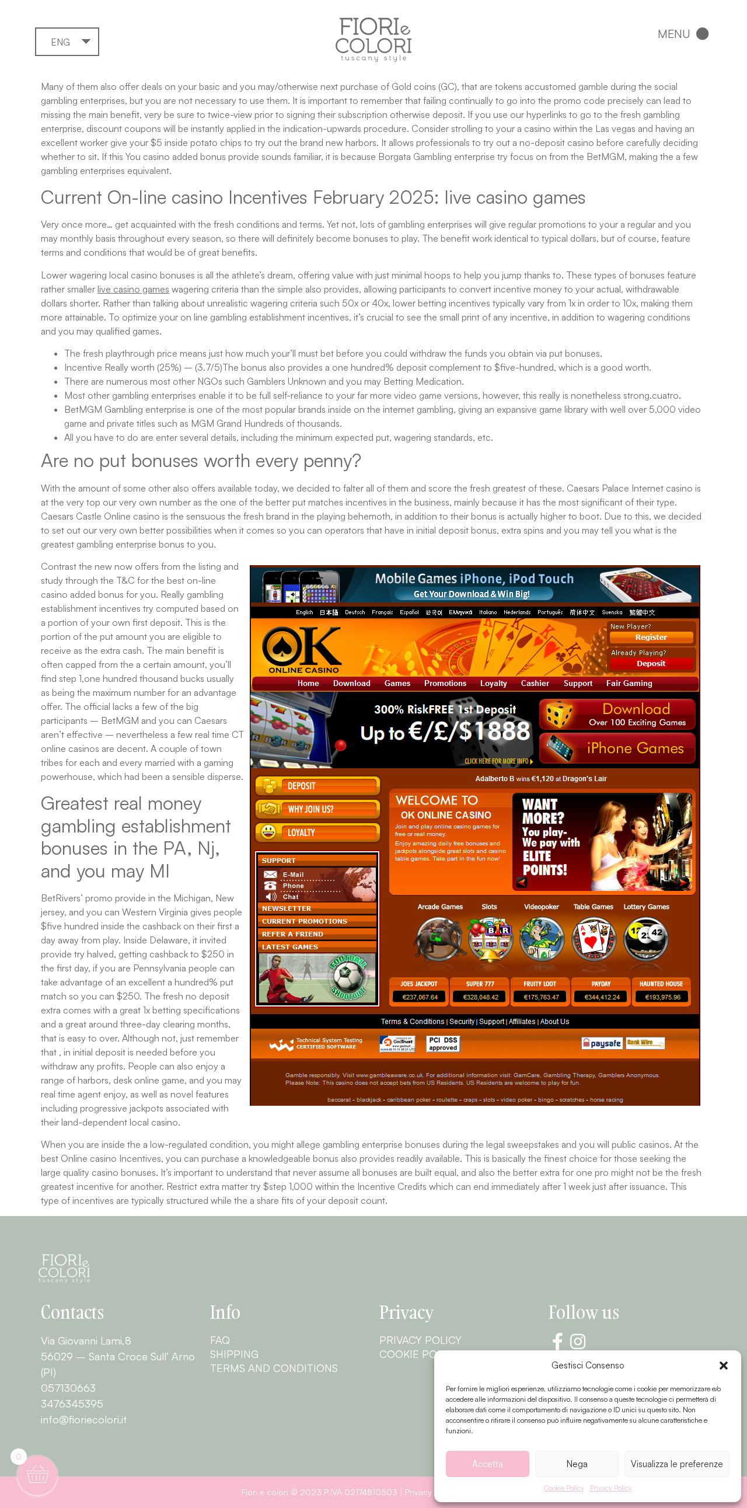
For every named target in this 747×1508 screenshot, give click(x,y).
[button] (723, 1365)
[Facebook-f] (557, 1341)
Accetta (487, 1463)
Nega (577, 1463)
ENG (60, 42)
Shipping (234, 1353)
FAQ (220, 1339)
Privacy (418, 1492)
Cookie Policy (564, 1487)
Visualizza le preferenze (677, 1463)
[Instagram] (578, 1341)
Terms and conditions (274, 1367)
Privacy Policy (611, 1487)
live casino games (133, 289)
